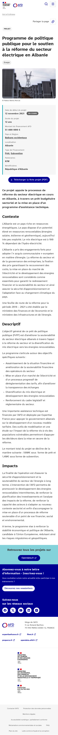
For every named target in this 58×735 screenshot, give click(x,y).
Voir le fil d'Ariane (8, 14)
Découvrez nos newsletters (19, 588)
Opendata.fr (28, 558)
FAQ (47, 725)
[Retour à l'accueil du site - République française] (20, 5)
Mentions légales (29, 714)
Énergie (7, 62)
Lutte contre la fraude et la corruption (35, 731)
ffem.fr (30, 635)
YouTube (21, 610)
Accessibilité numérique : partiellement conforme (29, 720)
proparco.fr (7, 640)
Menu (53, 4)
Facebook (5, 610)
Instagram (36, 610)
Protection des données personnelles (37, 708)
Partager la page (53, 21)
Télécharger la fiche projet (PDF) (30, 180)
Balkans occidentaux (16, 138)
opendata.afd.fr (28, 640)
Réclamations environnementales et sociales (25, 725)
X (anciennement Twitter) (13, 610)
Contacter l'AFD (13, 708)
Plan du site (13, 731)
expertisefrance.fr (10, 635)
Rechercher (46, 4)
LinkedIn (29, 610)
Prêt (7, 153)
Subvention (17, 153)
